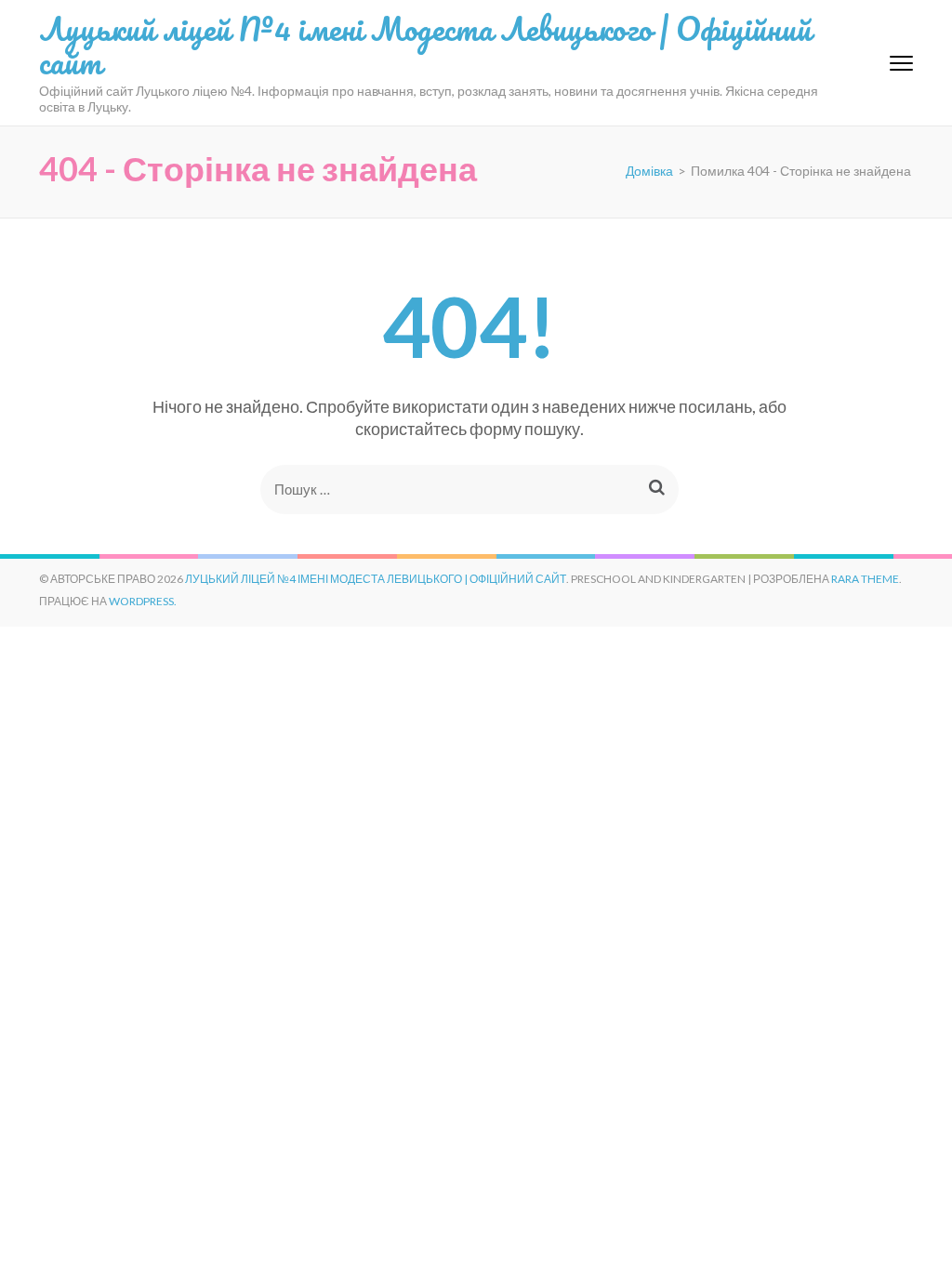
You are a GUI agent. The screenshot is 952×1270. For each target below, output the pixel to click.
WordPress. (143, 601)
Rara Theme (865, 579)
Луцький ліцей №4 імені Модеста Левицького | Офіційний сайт (425, 44)
